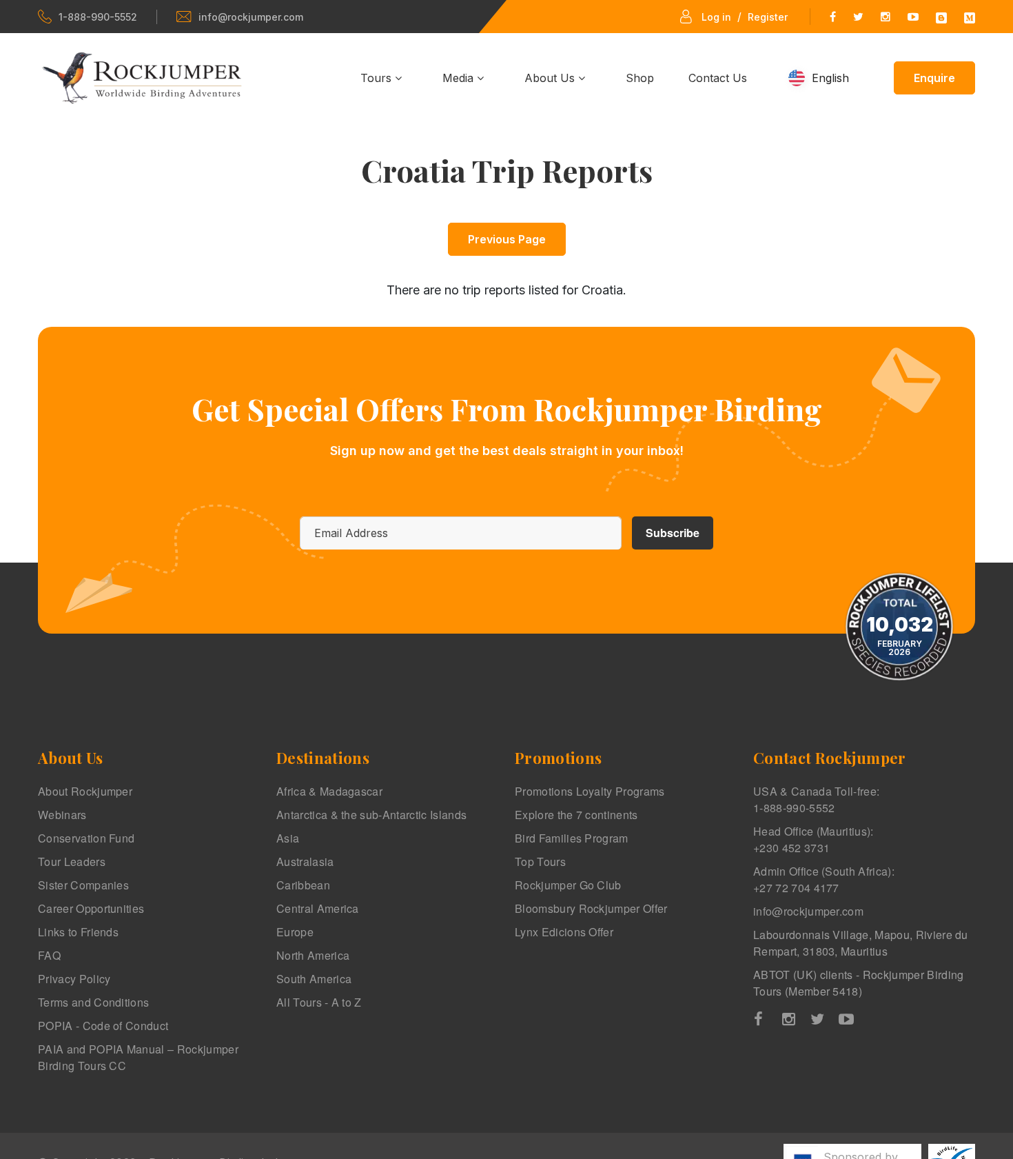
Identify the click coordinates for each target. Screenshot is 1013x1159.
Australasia (305, 861)
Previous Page (507, 239)
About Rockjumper (85, 791)
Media (459, 78)
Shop (640, 78)
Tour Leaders (71, 861)
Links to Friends (78, 932)
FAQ (49, 955)
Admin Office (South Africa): (823, 879)
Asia (287, 838)
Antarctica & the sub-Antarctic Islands (371, 815)
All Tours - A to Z (319, 1002)
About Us (551, 78)
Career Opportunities (91, 908)
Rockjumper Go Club (568, 885)
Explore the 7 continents (576, 815)
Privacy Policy (74, 979)
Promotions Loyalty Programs (590, 791)
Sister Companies (83, 885)
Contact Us (717, 78)
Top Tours (540, 861)
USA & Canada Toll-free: (816, 799)
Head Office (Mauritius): (813, 839)
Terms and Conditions (93, 1002)
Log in (716, 17)
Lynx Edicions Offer (564, 932)
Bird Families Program (571, 838)
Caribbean (303, 885)
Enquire (934, 78)
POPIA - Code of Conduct (103, 1026)
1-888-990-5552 (98, 17)
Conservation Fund (86, 838)
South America (313, 979)
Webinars (62, 815)
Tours (377, 78)
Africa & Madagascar (329, 791)
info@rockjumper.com (250, 17)
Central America (317, 908)
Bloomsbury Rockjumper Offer (591, 908)
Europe (295, 932)
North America (312, 955)
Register (768, 17)
